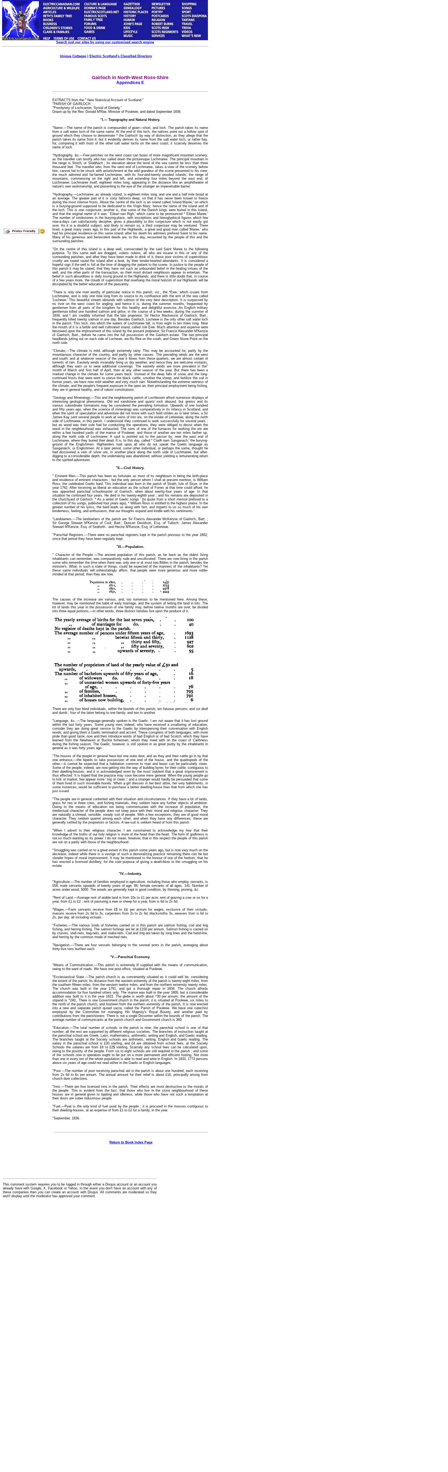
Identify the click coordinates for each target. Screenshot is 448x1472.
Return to (130, 1142)
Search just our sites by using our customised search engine (105, 42)
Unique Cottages (73, 56)
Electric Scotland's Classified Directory (120, 56)
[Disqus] (80, 1266)
